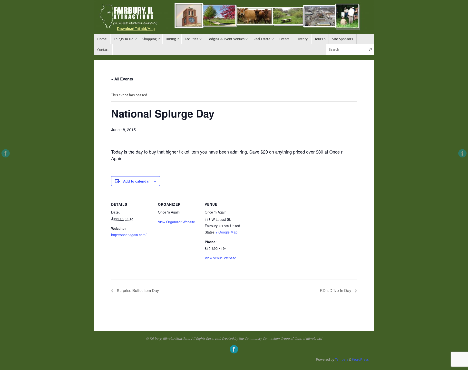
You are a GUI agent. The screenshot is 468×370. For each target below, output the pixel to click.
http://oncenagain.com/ (128, 234)
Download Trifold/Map (136, 29)
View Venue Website (220, 257)
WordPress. (360, 360)
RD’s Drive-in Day (336, 290)
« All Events (122, 79)
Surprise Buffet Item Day (137, 290)
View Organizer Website (176, 221)
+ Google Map (226, 232)
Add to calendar (136, 181)
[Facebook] (5, 153)
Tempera (341, 360)
